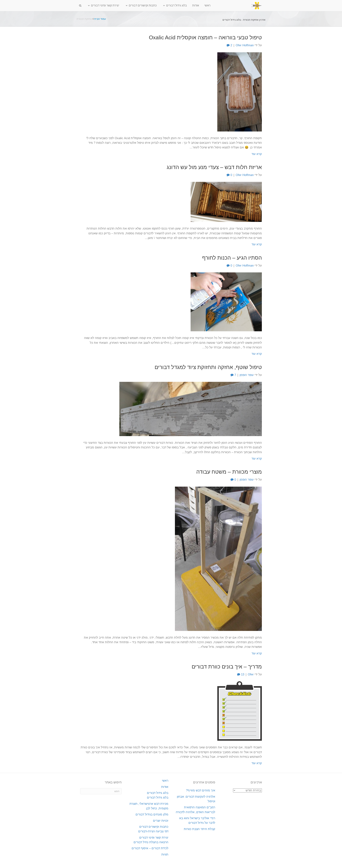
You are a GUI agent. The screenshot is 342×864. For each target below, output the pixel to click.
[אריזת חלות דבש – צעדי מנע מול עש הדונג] (226, 201)
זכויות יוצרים (160, 820)
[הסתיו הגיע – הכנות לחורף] (226, 301)
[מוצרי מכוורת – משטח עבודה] (218, 558)
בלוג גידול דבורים (176, 5)
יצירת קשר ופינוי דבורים (105, 5)
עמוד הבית (100, 18)
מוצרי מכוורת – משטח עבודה (229, 472)
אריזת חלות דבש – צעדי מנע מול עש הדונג (214, 167)
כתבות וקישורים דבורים (143, 5)
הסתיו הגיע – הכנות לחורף (232, 258)
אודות (195, 5)
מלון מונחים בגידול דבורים (152, 814)
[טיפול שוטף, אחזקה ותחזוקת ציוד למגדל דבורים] (190, 408)
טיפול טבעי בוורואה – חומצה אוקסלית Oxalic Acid (205, 37)
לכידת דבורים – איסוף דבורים (150, 848)
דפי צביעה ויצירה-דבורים (153, 831)
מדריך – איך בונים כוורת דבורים (227, 667)
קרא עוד (257, 154)
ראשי (207, 5)
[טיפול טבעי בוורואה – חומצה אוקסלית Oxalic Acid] (239, 91)
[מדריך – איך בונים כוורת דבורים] (239, 711)
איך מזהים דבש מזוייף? (200, 790)
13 (242, 674)
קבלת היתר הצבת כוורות (199, 829)
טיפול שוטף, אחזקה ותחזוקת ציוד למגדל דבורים (208, 367)
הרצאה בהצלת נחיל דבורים (151, 842)
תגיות (164, 854)
